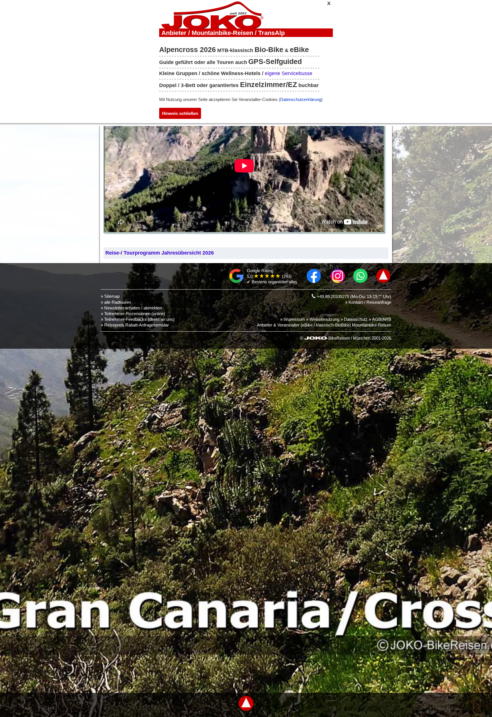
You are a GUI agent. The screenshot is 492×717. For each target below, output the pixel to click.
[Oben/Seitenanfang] (383, 281)
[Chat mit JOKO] (360, 281)
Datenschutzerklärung (300, 99)
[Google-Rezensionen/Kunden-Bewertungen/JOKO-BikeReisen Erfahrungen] (236, 281)
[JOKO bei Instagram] (338, 281)
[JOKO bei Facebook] (314, 281)
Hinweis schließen (180, 113)
